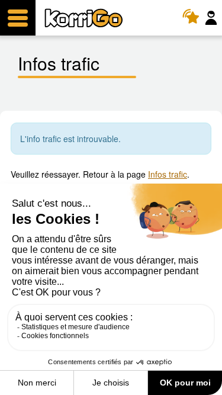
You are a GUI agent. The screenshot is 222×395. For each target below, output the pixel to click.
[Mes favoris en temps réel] (194, 18)
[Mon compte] (212, 18)
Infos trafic (167, 174)
